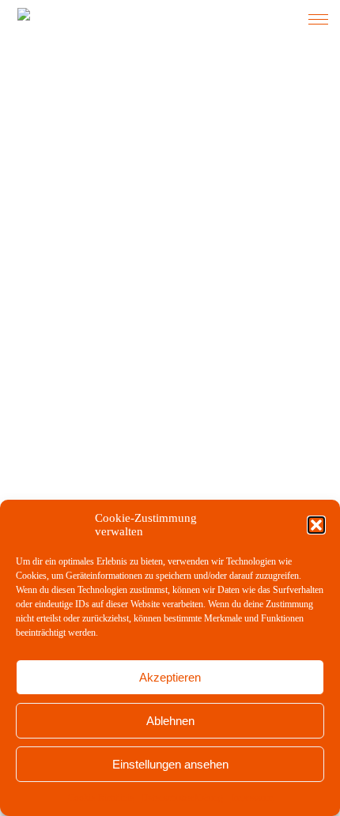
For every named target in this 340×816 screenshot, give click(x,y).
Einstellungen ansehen (170, 764)
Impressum (252, 797)
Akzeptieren (170, 677)
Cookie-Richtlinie (101, 797)
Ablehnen (170, 720)
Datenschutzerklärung (182, 797)
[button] (316, 525)
